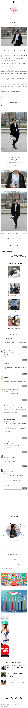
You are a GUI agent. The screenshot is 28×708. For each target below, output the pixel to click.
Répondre (25, 347)
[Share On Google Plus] (15, 246)
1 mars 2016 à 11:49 (8, 471)
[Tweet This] (10, 246)
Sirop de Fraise (8, 350)
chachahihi (7, 455)
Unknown (6, 377)
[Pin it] (18, 246)
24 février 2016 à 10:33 (9, 391)
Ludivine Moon (8, 469)
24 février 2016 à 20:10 (9, 443)
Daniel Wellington (16, 162)
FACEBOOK (3, 233)
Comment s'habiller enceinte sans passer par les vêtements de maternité (17, 667)
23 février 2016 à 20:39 (9, 352)
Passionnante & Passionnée (11, 389)
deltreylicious (8, 441)
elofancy (6, 403)
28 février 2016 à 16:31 (9, 457)
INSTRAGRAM (23, 233)
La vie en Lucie (8, 338)
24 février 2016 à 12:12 (9, 405)
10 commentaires (14, 242)
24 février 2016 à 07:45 (9, 364)
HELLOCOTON (16, 233)
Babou (16, 156)
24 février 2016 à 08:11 (9, 379)
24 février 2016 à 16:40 (9, 421)
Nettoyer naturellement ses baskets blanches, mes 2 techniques (15, 675)
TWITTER (10, 233)
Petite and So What (9, 419)
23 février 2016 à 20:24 (9, 340)
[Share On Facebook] (13, 246)
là (18, 157)
